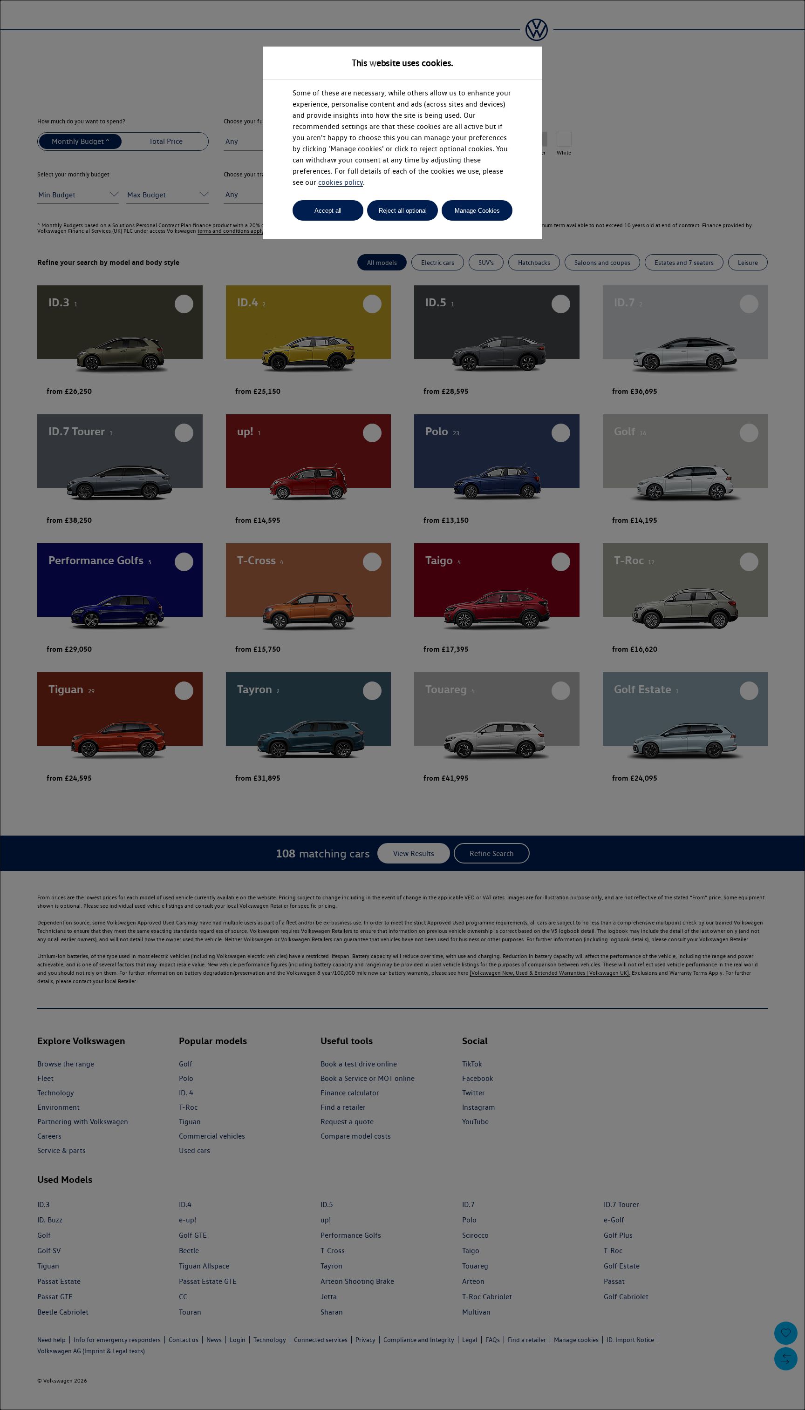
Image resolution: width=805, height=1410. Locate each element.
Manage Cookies (477, 210)
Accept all (327, 210)
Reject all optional (403, 210)
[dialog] (402, 705)
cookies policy (340, 182)
